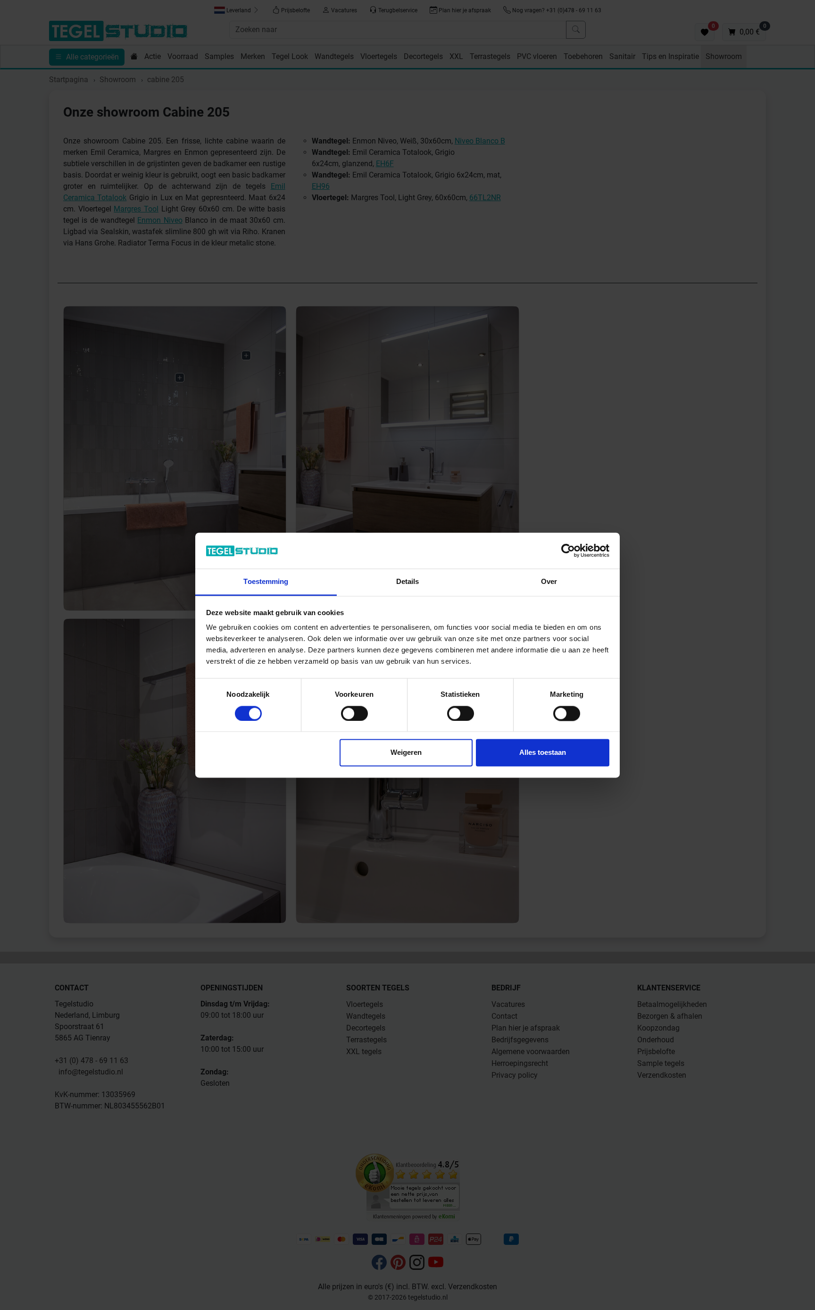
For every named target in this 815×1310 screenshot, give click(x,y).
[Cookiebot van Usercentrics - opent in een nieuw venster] (568, 550)
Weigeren (406, 753)
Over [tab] (549, 582)
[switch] (354, 713)
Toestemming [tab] (265, 582)
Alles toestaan (542, 753)
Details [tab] (407, 582)
